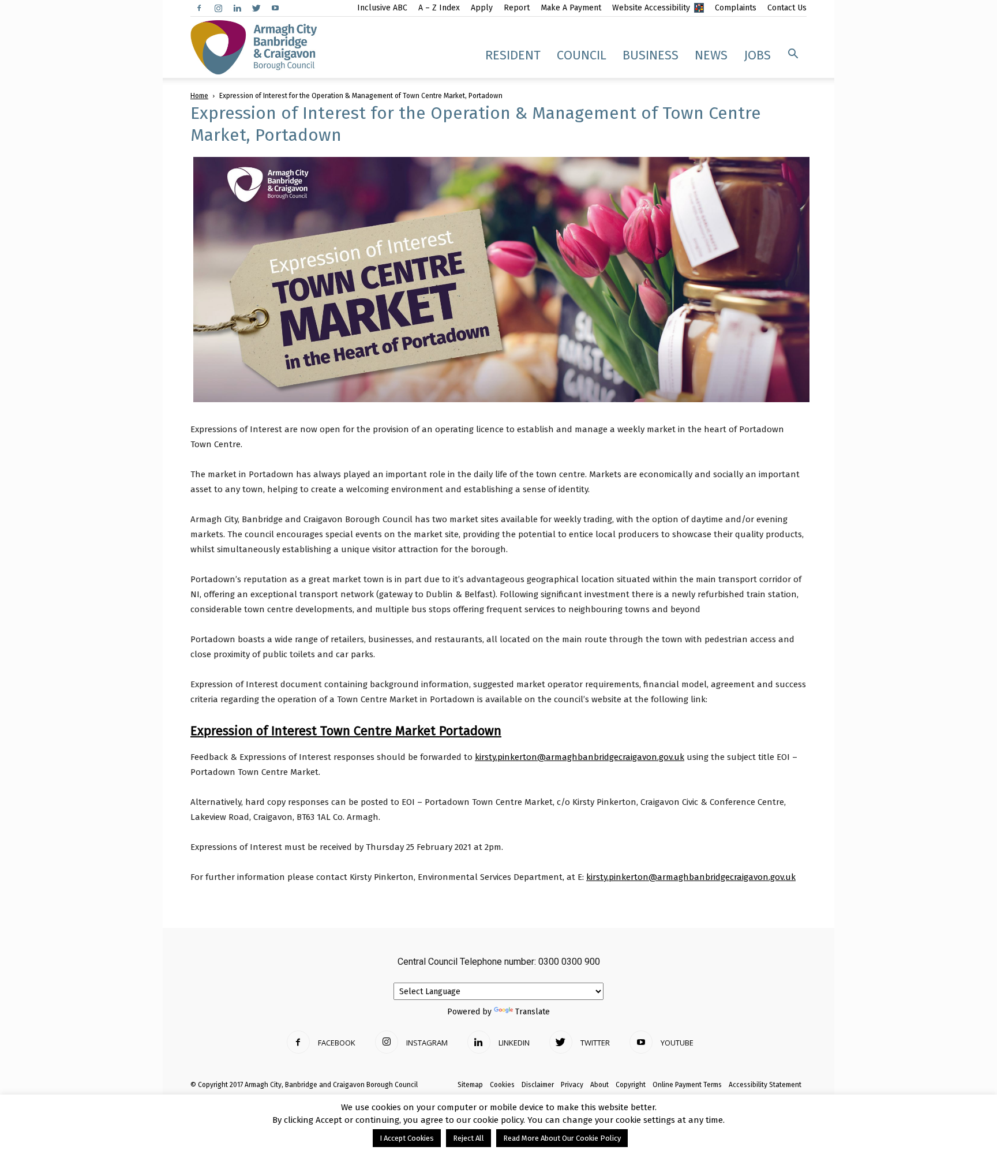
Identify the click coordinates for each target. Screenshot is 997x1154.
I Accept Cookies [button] (407, 1138)
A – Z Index (439, 8)
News (711, 55)
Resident (513, 55)
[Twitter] (256, 8)
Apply (482, 8)
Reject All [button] (468, 1138)
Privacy (572, 1085)
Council (581, 55)
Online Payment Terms (687, 1085)
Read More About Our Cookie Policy (562, 1138)
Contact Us (787, 8)
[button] (793, 54)
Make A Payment (571, 8)
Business (651, 55)
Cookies (502, 1085)
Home (199, 96)
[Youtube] (275, 8)
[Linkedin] (237, 8)
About (599, 1085)
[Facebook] (199, 8)
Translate (532, 1012)
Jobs (757, 55)
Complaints (735, 8)
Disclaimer (538, 1085)
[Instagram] (218, 8)
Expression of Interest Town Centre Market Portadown (345, 731)
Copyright (631, 1085)
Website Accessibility (651, 8)
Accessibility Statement (765, 1085)
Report (517, 8)
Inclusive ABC (382, 8)
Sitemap (470, 1085)
